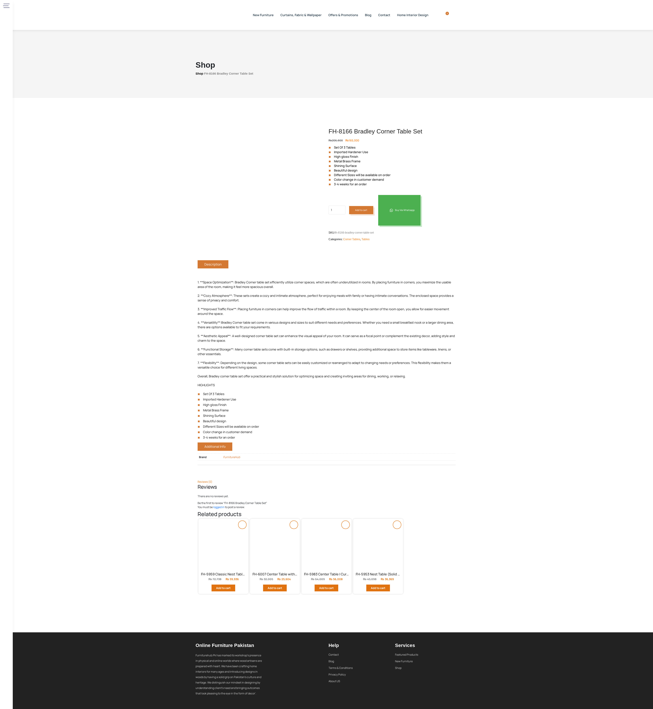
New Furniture (263, 15)
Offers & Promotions (343, 15)
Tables (366, 239)
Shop (199, 73)
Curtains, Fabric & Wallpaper (301, 15)
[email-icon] (6, 156)
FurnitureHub (231, 457)
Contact (384, 15)
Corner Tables (351, 239)
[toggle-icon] (6, 6)
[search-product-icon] (436, 15)
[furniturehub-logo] (221, 15)
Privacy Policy (337, 674)
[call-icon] (6, 147)
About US (334, 681)
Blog (368, 15)
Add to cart (361, 210)
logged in (218, 507)
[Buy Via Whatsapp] (242, 524)
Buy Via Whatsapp (405, 210)
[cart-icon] (444, 15)
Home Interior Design (412, 15)
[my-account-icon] (453, 15)
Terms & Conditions (341, 668)
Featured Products (406, 654)
